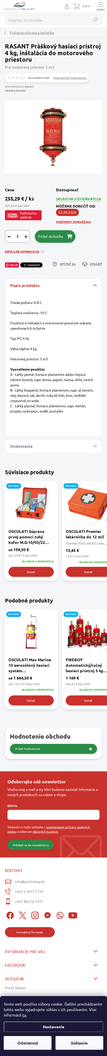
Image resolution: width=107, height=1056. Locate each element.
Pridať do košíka (50, 236)
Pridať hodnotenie (27, 749)
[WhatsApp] (59, 914)
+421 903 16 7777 (29, 901)
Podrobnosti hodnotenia (69, 78)
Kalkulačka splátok (28, 215)
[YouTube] (72, 914)
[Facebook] (9, 914)
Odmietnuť (27, 1043)
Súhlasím (79, 1043)
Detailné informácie (22, 251)
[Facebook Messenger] (46, 914)
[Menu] (101, 6)
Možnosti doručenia (73, 222)
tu (24, 1014)
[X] (21, 914)
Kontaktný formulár (29, 932)
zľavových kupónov (45, 832)
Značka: (15, 90)
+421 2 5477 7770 (29, 891)
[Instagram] (34, 914)
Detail (31, 572)
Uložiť (14, 265)
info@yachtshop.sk (30, 881)
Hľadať (95, 20)
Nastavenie (53, 1026)
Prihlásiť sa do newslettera (31, 845)
